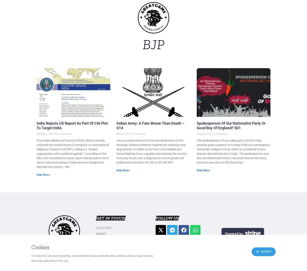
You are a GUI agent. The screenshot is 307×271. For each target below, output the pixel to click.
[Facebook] (184, 230)
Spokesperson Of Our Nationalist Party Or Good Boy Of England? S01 (231, 125)
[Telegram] (172, 230)
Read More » (44, 174)
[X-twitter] (161, 230)
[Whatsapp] (195, 230)
